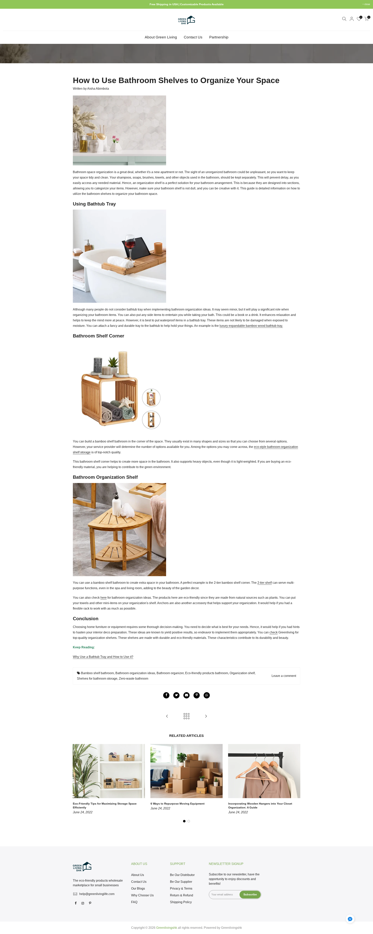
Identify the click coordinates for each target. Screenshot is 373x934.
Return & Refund (181, 895)
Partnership (218, 37)
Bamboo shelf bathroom (97, 673)
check (273, 632)
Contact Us (193, 37)
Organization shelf (242, 673)
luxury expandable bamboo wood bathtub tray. (251, 325)
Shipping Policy (181, 902)
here (103, 597)
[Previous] (76, 783)
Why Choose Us (142, 895)
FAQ (134, 902)
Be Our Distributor (182, 875)
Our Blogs (138, 888)
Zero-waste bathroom (133, 678)
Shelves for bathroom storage (97, 678)
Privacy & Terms (181, 888)
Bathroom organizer (170, 673)
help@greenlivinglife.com (96, 894)
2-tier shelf (264, 582)
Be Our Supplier (181, 881)
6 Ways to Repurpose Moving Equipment (178, 803)
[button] (350, 920)
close (7, 4)
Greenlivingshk (231, 927)
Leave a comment (284, 675)
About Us (137, 875)
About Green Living (161, 37)
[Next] (296, 783)
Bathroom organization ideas (135, 673)
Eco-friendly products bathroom (206, 673)
